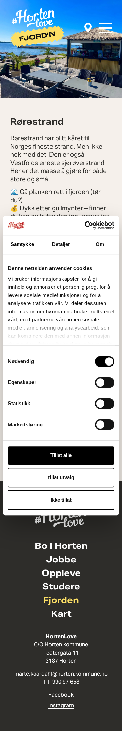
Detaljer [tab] (61, 244)
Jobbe (61, 560)
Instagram (61, 705)
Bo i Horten (61, 546)
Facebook (61, 694)
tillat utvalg (61, 477)
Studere (61, 587)
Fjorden (61, 600)
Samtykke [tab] (22, 244)
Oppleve (61, 573)
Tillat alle (61, 455)
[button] (105, 28)
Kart (61, 614)
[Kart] (88, 28)
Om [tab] (100, 244)
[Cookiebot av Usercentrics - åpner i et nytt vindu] (86, 225)
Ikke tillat (61, 500)
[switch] (104, 382)
